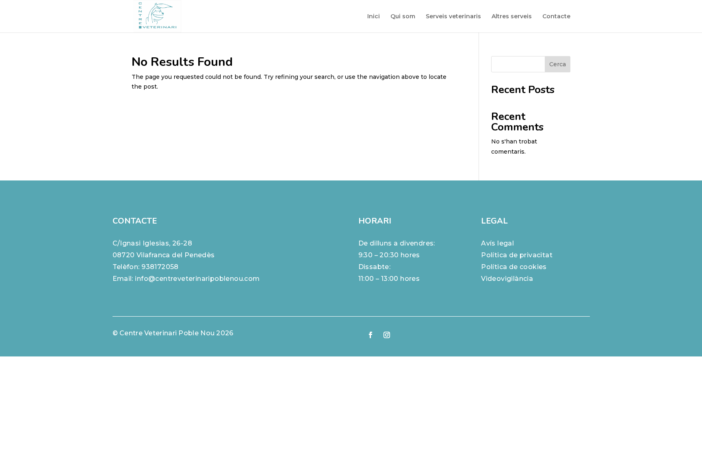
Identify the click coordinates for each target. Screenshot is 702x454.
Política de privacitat (516, 255)
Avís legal (497, 243)
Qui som (402, 16)
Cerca (557, 64)
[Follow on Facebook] (370, 334)
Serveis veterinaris (453, 16)
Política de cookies (514, 267)
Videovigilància (507, 278)
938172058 (160, 267)
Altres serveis (512, 16)
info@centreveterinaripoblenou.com (197, 278)
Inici (373, 16)
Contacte (556, 16)
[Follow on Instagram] (386, 334)
